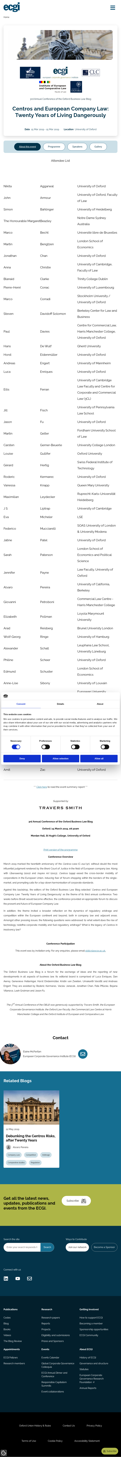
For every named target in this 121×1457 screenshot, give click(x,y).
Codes (7, 1317)
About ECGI (86, 1349)
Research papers (50, 1317)
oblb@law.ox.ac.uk (95, 950)
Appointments (12, 1349)
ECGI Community (89, 1335)
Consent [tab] (21, 704)
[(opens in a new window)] (30, 73)
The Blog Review (13, 1341)
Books (7, 1329)
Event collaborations (52, 1391)
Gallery (98, 146)
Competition (31, 1155)
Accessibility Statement (87, 1441)
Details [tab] (60, 704)
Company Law (14, 1155)
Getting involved (89, 1309)
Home (6, 17)
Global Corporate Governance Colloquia (57, 1365)
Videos (7, 1335)
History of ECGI (88, 1357)
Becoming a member (91, 1323)
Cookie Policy (55, 1441)
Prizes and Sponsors (52, 1341)
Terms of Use (29, 1441)
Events (45, 1349)
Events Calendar (50, 1357)
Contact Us (69, 1425)
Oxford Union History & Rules (35, 1425)
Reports (45, 1323)
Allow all (99, 758)
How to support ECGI (91, 1317)
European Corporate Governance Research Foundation (92, 1379)
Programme (54, 146)
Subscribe (73, 1200)
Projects (45, 1329)
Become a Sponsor (104, 1247)
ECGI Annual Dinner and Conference (54, 1374)
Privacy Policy (94, 1425)
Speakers (77, 146)
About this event (27, 146)
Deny (22, 758)
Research (46, 1309)
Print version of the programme (61, 849)
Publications (11, 1309)
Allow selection (60, 758)
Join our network (77, 1247)
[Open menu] (112, 7)
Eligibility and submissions (55, 1335)
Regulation (35, 1163)
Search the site (11, 1239)
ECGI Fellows (11, 1357)
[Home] (12, 7)
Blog (6, 1323)
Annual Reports (88, 1388)
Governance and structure (94, 1363)
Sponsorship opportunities (94, 1329)
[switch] (45, 746)
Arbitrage (46, 1155)
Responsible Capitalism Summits (54, 1384)
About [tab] (100, 704)
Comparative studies (16, 1163)
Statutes (84, 1369)
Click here (41, 787)
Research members (14, 1363)
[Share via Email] (29, 1278)
